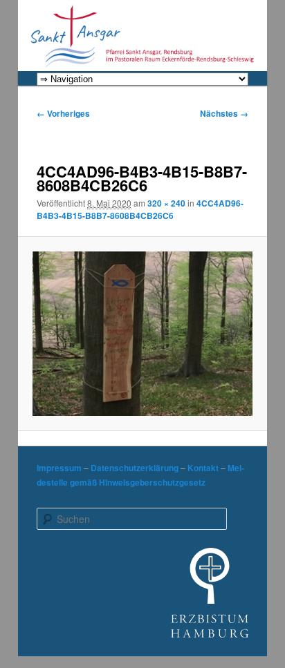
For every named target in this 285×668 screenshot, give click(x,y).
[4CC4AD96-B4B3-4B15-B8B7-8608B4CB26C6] (142, 333)
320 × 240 (166, 203)
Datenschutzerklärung (134, 467)
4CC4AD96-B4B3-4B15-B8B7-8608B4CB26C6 (140, 209)
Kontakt (203, 467)
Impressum (59, 467)
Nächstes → (224, 113)
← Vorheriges (63, 113)
